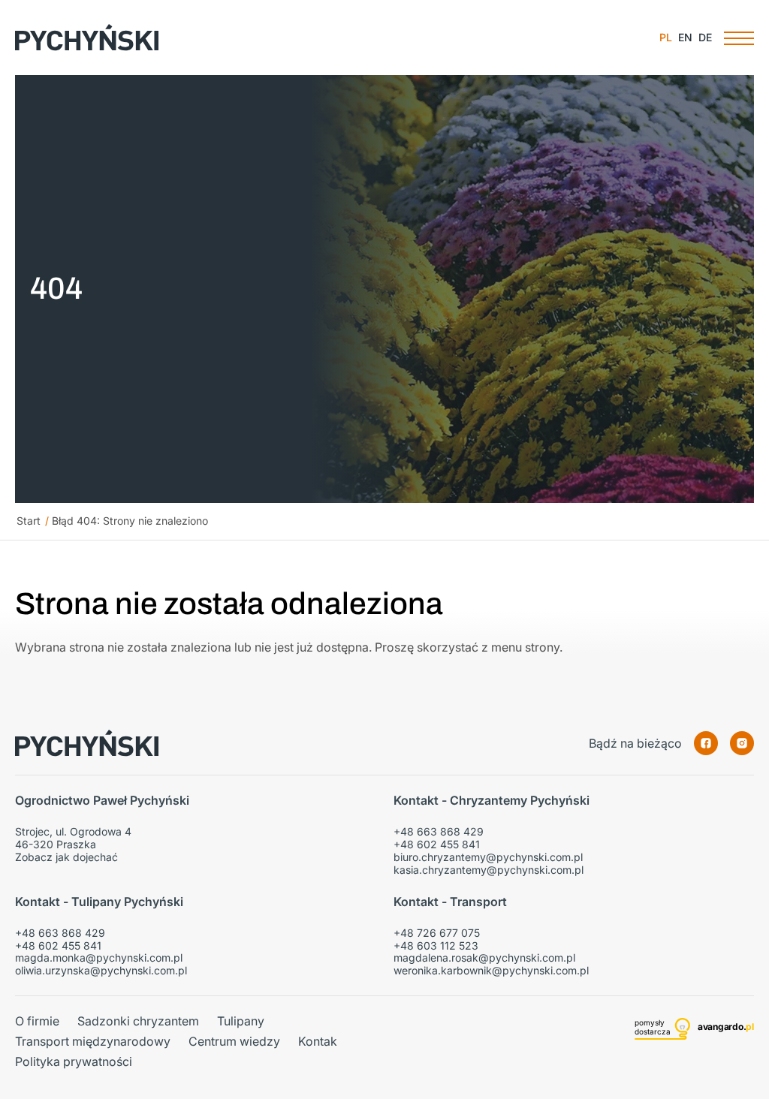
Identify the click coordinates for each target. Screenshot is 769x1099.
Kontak (317, 1041)
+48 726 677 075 (437, 932)
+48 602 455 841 (437, 844)
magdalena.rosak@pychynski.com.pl (484, 957)
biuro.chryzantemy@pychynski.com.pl (488, 857)
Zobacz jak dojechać (66, 857)
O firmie (37, 1021)
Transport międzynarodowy (92, 1041)
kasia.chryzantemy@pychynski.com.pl (489, 869)
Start (29, 520)
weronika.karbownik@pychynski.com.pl (491, 970)
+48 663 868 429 (439, 831)
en (685, 38)
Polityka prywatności (73, 1062)
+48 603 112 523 (436, 945)
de (705, 38)
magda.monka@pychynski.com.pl (98, 957)
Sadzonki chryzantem (138, 1021)
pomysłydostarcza (653, 1027)
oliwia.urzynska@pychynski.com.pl (101, 970)
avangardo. (726, 1026)
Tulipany (240, 1021)
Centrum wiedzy (234, 1041)
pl (665, 38)
